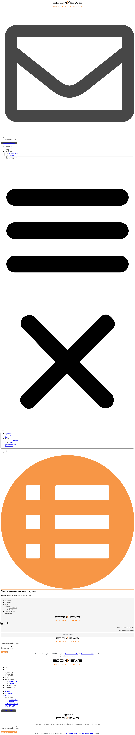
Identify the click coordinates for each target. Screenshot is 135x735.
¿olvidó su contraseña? (67, 656)
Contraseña (5, 648)
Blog (7, 150)
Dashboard (10, 159)
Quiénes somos (11, 157)
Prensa (11, 155)
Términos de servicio (87, 654)
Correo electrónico (8, 643)
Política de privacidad (71, 654)
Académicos (13, 153)
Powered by (67, 634)
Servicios (9, 146)
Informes (9, 148)
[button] (67, 296)
